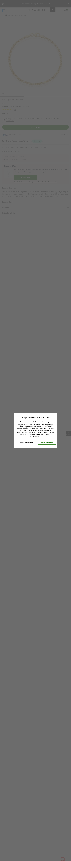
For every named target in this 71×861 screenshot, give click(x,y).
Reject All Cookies (26, 442)
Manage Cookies (47, 442)
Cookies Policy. (37, 436)
